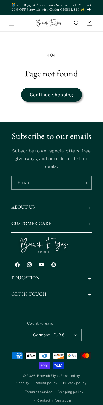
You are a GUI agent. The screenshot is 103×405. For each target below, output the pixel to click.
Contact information (54, 400)
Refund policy (46, 383)
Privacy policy (75, 383)
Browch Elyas (48, 376)
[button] (11, 23)
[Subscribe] (85, 183)
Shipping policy (71, 392)
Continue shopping (51, 94)
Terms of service (38, 392)
